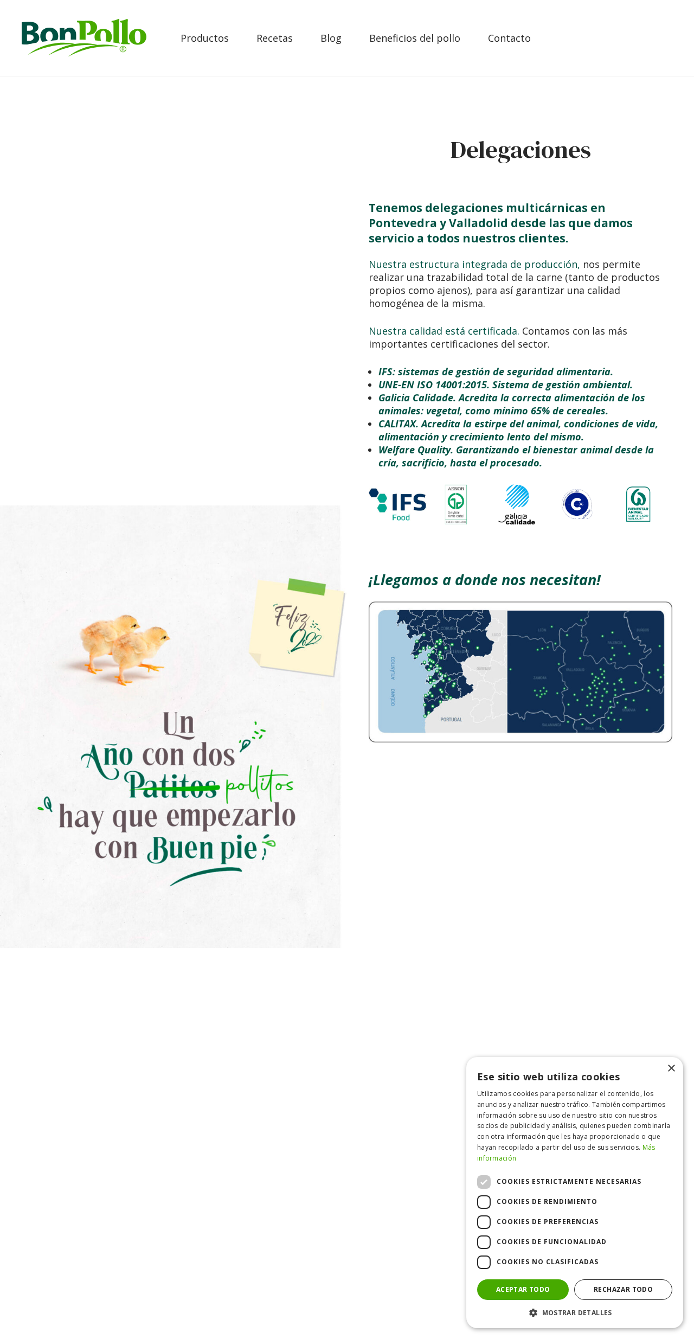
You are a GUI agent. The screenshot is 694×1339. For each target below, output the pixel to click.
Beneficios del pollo (414, 37)
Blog (331, 37)
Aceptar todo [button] (523, 1289)
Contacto (509, 37)
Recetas (274, 37)
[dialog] (574, 1192)
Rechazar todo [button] (623, 1289)
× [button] (671, 1069)
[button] (574, 1312)
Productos (205, 37)
